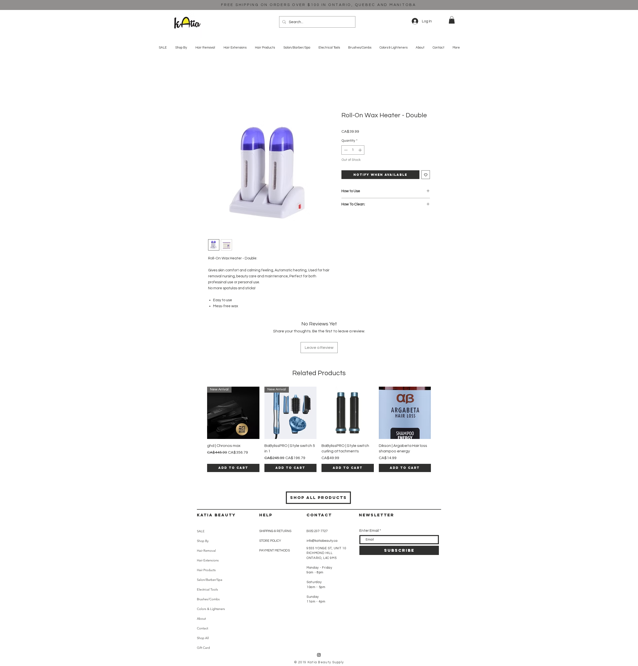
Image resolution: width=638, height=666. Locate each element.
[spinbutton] (352, 150)
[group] (319, 429)
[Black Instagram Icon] (319, 655)
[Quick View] (347, 413)
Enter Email (369, 531)
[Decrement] (345, 150)
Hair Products (206, 570)
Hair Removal (206, 550)
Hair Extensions (208, 560)
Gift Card (203, 648)
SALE (201, 531)
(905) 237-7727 (317, 531)
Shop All (203, 638)
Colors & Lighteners (211, 609)
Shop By (203, 541)
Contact (202, 628)
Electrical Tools (207, 589)
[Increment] (360, 150)
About (201, 618)
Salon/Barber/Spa (209, 580)
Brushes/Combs (208, 599)
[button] (452, 20)
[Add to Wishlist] (425, 174)
